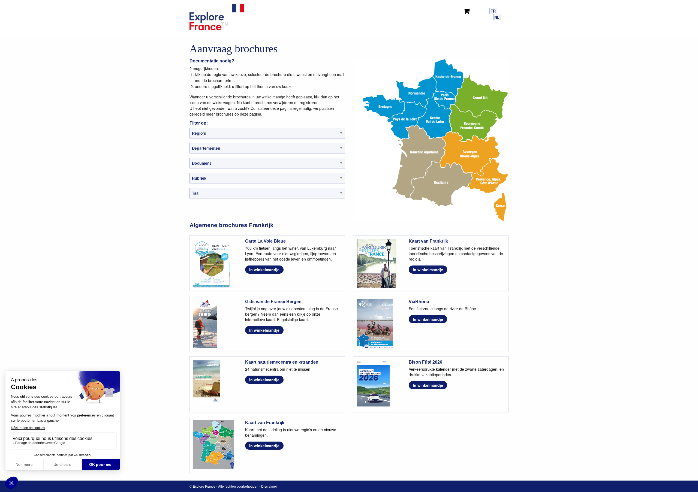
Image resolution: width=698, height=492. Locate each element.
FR (493, 11)
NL (497, 17)
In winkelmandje (264, 269)
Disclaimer (269, 486)
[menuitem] (467, 10)
